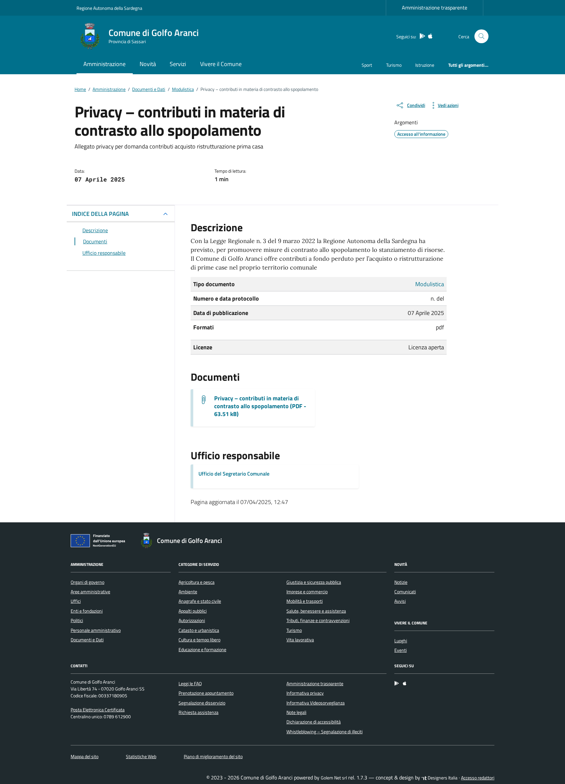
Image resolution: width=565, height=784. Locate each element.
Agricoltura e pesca (196, 582)
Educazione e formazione (202, 649)
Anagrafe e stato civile (200, 601)
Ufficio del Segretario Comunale (233, 474)
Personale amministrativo (96, 630)
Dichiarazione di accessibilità (313, 721)
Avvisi (400, 601)
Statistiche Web (141, 756)
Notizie (400, 582)
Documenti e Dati (87, 639)
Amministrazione (104, 64)
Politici (77, 620)
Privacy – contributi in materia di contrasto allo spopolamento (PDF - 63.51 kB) (260, 406)
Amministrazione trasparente (434, 7)
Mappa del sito (84, 756)
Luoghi (400, 640)
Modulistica (429, 284)
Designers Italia (442, 777)
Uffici (76, 601)
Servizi (178, 64)
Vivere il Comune (221, 64)
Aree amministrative (90, 591)
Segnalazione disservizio (202, 702)
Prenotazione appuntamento (206, 693)
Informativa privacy (305, 693)
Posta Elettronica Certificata (98, 709)
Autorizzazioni (192, 620)
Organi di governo (87, 582)
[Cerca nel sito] (481, 36)
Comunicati (405, 591)
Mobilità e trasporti (304, 601)
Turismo (394, 64)
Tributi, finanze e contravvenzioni (318, 620)
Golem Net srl (334, 777)
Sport (367, 64)
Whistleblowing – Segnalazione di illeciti (324, 731)
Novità (148, 64)
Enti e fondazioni (87, 611)
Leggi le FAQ (190, 683)
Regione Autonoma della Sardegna (109, 8)
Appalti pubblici (193, 611)
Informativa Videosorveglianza (315, 702)
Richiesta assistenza (198, 712)
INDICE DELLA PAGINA (100, 213)
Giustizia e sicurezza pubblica (313, 582)
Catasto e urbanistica (199, 630)
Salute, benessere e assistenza (316, 611)
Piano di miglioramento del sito (213, 756)
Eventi (400, 650)
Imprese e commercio (307, 591)
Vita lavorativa (300, 639)
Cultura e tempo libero (199, 639)
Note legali (296, 712)
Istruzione (424, 64)
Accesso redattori (477, 777)
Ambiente (188, 591)
